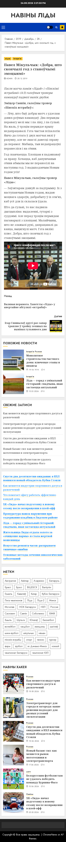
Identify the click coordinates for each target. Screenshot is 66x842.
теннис (40, 639)
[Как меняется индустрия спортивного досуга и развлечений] (13, 683)
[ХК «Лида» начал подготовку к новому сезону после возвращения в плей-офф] (13, 802)
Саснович (10, 613)
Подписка (62, 27)
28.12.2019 (22, 79)
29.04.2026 (34, 370)
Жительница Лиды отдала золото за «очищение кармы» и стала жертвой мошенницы (27, 536)
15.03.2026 (34, 391)
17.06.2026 (34, 765)
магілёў (54, 626)
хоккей (55, 646)
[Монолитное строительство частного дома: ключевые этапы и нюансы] (13, 360)
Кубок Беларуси (50, 594)
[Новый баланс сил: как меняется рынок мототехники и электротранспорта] (13, 755)
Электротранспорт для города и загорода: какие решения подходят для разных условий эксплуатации (32, 427)
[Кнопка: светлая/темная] (50, 27)
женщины (40, 626)
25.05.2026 (34, 812)
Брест (8, 587)
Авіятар (25, 581)
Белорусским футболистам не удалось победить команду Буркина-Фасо (44, 779)
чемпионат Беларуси (16, 653)
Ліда (29, 600)
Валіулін (46, 587)
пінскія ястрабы (13, 639)
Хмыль (8, 620)
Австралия (10, 581)
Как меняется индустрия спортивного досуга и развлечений (43, 684)
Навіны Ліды (33, 15)
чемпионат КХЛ (40, 653)
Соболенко (38, 613)
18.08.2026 (34, 691)
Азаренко (39, 581)
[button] (3, 27)
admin (9, 79)
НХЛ (43, 607)
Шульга (21, 620)
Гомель (8, 594)
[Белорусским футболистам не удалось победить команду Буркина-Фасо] (13, 778)
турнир (52, 639)
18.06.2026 (34, 741)
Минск (52, 600)
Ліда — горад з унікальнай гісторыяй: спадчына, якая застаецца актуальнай (44, 384)
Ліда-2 (40, 600)
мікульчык (28, 633)
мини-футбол (11, 633)
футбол (19, 646)
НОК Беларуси (27, 607)
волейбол (10, 626)
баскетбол (48, 620)
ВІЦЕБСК (32, 587)
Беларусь (54, 581)
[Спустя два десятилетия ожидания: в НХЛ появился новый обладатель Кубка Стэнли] (13, 731)
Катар (34, 594)
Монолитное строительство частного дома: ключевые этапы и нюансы (43, 360)
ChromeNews (50, 834)
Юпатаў (34, 620)
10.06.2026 (34, 786)
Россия (54, 607)
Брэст (19, 587)
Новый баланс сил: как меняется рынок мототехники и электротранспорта (41, 756)
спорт (29, 639)
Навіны (29, 794)
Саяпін (23, 613)
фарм (7, 646)
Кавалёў (21, 594)
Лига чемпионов (13, 600)
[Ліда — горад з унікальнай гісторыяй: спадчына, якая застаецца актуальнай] (13, 383)
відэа (7, 58)
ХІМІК (52, 613)
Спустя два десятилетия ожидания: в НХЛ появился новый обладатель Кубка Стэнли (31, 478)
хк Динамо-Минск (37, 646)
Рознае (38, 351)
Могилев (9, 607)
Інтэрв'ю (17, 58)
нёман (42, 633)
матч (28, 771)
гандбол (25, 626)
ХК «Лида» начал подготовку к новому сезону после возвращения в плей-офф (44, 803)
